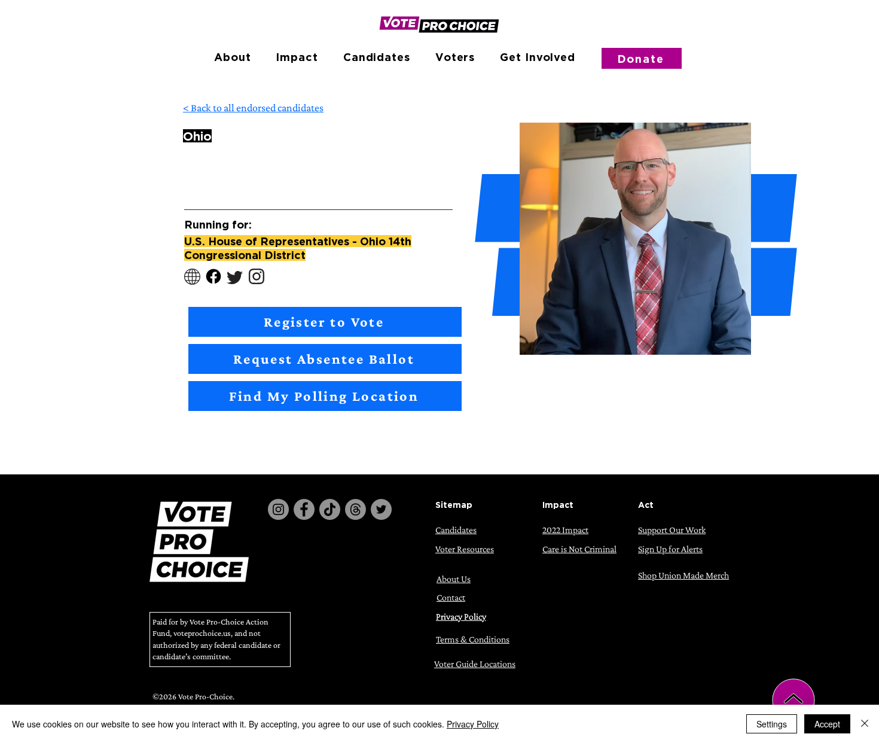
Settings (771, 724)
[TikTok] (329, 509)
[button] (232, 57)
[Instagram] (278, 509)
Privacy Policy (473, 724)
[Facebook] (304, 509)
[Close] (864, 723)
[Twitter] (381, 509)
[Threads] (355, 509)
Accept (827, 724)
